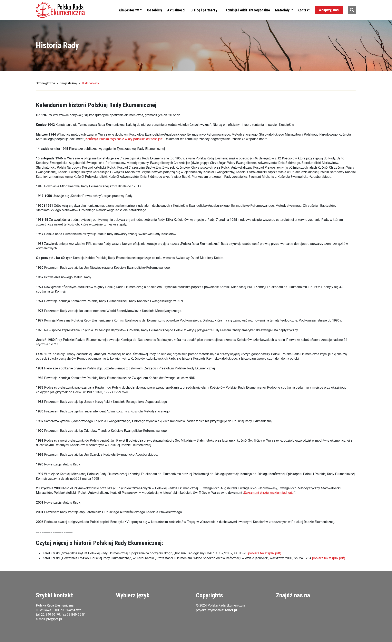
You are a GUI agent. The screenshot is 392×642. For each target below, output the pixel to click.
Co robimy (154, 10)
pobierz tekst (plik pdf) (264, 553)
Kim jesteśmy (129, 10)
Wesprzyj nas (329, 10)
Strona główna (45, 83)
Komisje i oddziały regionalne (247, 10)
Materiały (282, 10)
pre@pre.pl (54, 619)
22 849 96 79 (50, 615)
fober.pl (231, 610)
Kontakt (304, 10)
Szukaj (352, 10)
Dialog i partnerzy (203, 10)
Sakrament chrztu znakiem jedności (269, 493)
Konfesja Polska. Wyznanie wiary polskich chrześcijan (123, 139)
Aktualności (176, 10)
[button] (60, 10)
